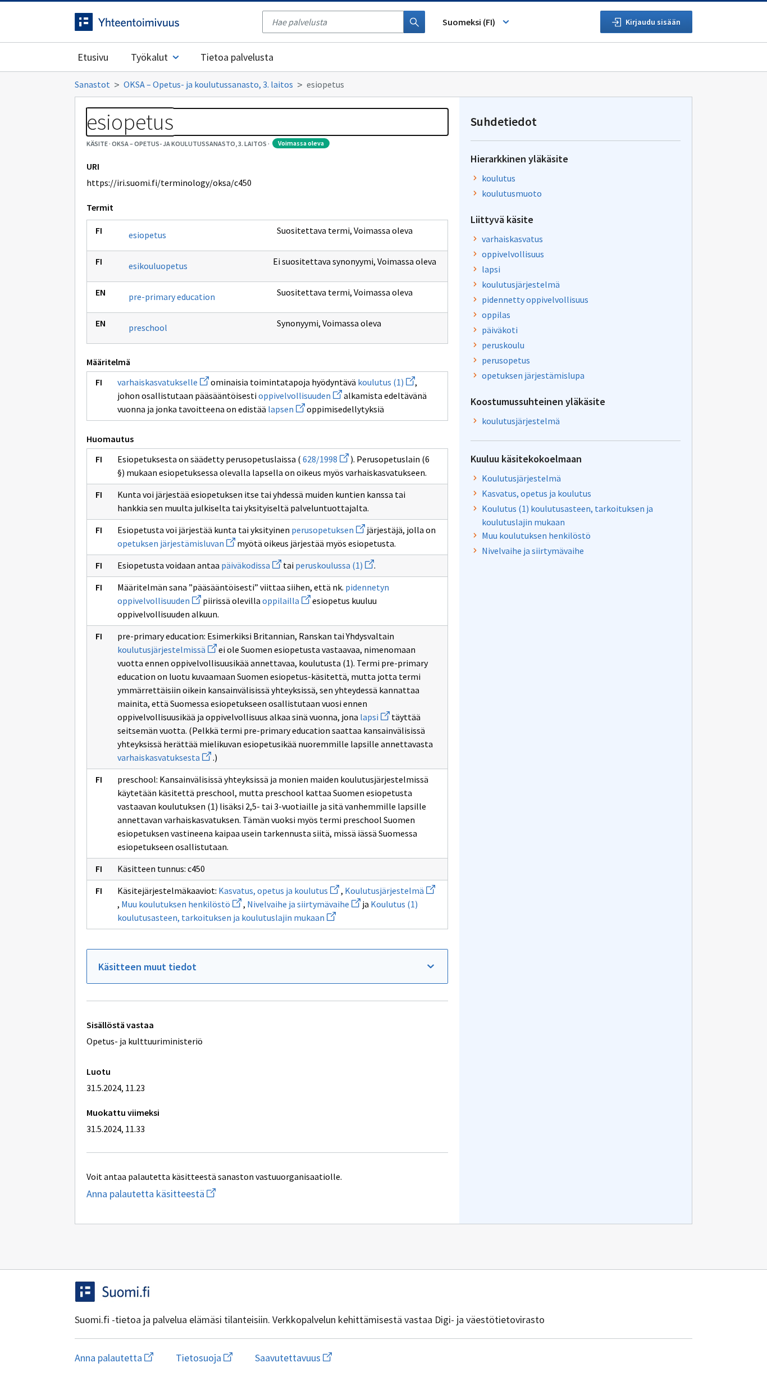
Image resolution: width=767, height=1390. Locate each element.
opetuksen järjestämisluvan (176, 543)
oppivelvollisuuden (300, 395)
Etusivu (92, 57)
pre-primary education (172, 296)
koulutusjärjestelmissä (167, 649)
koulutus (498, 178)
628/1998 (326, 459)
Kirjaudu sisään (653, 22)
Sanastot (92, 84)
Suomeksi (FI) (468, 22)
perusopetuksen (328, 529)
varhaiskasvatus (512, 238)
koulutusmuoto (512, 193)
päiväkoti (500, 329)
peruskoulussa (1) (334, 565)
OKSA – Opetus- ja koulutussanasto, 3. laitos (208, 84)
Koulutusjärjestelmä (390, 890)
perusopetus (506, 360)
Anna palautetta (114, 1357)
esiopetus (147, 234)
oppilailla (286, 600)
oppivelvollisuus (513, 254)
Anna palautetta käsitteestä (189, 1193)
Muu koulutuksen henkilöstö (181, 904)
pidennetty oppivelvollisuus (535, 299)
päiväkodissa (251, 565)
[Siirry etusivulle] (163, 22)
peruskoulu (503, 345)
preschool (148, 327)
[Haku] (414, 22)
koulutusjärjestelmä (521, 284)
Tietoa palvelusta (236, 57)
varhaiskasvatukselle (163, 382)
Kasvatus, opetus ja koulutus (278, 890)
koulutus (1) (386, 382)
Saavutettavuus (293, 1357)
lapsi (375, 717)
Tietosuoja (204, 1357)
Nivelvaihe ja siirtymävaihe (303, 904)
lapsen (286, 409)
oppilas (496, 314)
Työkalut (149, 57)
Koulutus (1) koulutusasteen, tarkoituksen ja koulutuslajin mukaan (567, 515)
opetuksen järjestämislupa (533, 375)
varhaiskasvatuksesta (164, 757)
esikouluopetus (158, 265)
